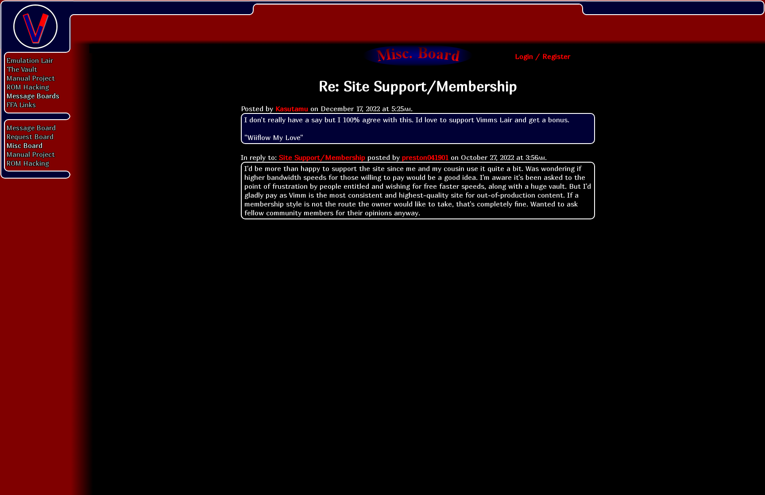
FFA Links (21, 105)
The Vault (22, 69)
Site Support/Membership (322, 157)
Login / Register (542, 56)
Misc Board (24, 145)
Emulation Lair (30, 60)
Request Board (30, 136)
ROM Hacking (28, 87)
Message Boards (33, 96)
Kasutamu (291, 108)
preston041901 (425, 157)
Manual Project (31, 78)
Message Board (31, 128)
